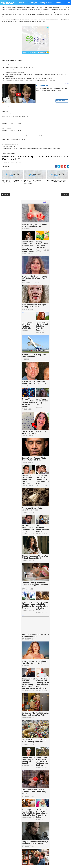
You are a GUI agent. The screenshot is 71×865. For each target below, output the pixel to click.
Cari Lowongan (32, 3)
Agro (13, 162)
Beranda (21, 3)
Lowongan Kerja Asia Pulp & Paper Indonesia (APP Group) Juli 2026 (57, 181)
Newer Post (5, 194)
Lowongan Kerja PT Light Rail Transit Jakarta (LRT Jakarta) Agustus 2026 (33, 182)
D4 (19, 162)
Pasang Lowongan (46, 3)
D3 (16, 162)
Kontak (67, 3)
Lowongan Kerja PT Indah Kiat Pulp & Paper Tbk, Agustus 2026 (12, 181)
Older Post (65, 194)
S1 (20, 162)
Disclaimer (58, 3)
